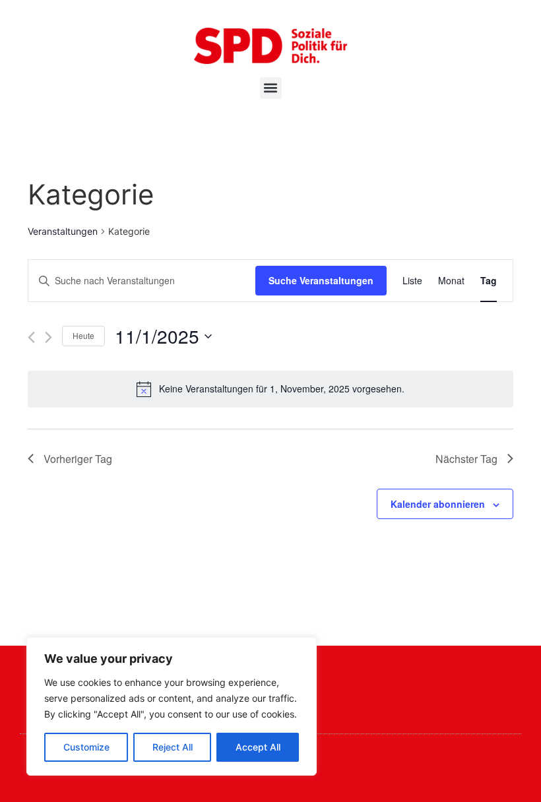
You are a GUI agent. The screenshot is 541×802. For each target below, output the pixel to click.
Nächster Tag (466, 458)
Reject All (172, 747)
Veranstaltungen (63, 231)
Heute (83, 335)
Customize (86, 747)
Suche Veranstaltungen (321, 280)
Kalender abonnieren (438, 503)
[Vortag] (31, 337)
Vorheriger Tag (78, 458)
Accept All (258, 747)
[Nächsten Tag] (48, 337)
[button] (271, 88)
